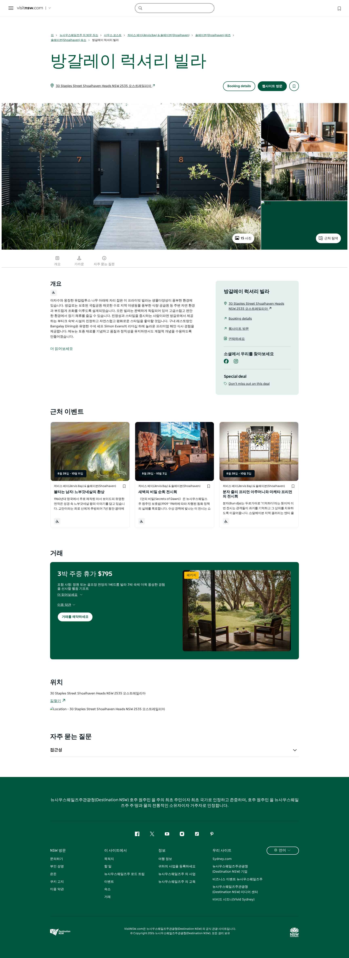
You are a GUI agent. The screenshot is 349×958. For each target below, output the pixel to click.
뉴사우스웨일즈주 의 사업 (177, 874)
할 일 (107, 866)
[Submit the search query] (140, 8)
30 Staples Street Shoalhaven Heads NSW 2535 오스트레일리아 (104, 86)
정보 (162, 850)
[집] (30, 8)
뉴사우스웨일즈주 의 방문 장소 (79, 35)
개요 (57, 264)
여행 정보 (165, 859)
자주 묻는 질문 (104, 264)
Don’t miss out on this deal (249, 383)
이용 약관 (57, 889)
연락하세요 (237, 338)
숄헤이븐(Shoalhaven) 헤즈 (213, 35)
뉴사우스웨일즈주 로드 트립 (124, 874)
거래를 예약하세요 (75, 616)
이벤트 (109, 881)
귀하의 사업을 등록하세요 (177, 866)
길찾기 (55, 701)
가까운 (79, 264)
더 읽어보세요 (67, 594)
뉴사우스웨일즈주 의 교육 (177, 881)
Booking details (239, 86)
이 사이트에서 (115, 850)
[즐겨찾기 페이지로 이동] (339, 8)
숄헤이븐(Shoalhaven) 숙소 (68, 40)
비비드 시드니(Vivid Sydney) (233, 899)
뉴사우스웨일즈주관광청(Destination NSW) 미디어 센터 (235, 889)
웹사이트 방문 (272, 86)
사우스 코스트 (113, 35)
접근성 (56, 750)
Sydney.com (222, 859)
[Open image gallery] (131, 249)
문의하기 (56, 859)
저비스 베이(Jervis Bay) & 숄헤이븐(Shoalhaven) (158, 35)
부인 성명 (57, 866)
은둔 (53, 874)
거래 (107, 896)
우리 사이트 (221, 850)
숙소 (107, 889)
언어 (282, 850)
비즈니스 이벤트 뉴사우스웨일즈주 (237, 879)
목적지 (109, 859)
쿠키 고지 (57, 881)
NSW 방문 (58, 850)
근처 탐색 (331, 238)
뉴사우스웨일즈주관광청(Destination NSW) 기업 (230, 869)
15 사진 (246, 238)
